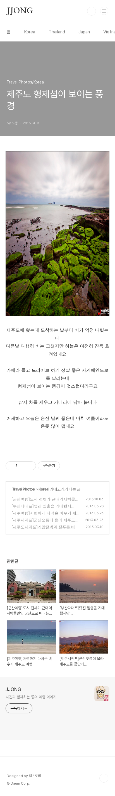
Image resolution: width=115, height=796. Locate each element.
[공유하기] (22, 466)
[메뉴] (104, 11)
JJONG (20, 11)
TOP (103, 778)
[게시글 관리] (29, 466)
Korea (29, 31)
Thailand (57, 31)
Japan (84, 31)
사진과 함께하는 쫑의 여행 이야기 (31, 697)
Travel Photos (23, 489)
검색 (91, 11)
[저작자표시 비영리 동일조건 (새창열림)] (67, 466)
